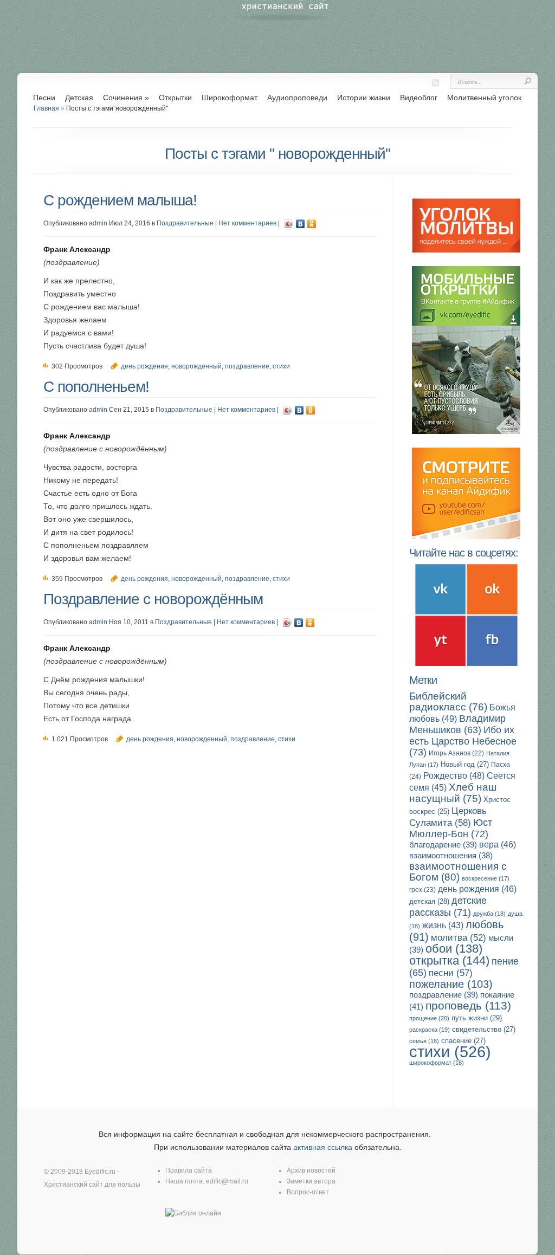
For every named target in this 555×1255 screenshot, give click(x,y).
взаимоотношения (451, 855)
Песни (44, 97)
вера (497, 844)
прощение (429, 1018)
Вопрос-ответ (308, 1192)
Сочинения (126, 97)
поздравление (247, 366)
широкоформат (436, 1062)
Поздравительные (185, 223)
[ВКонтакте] (300, 224)
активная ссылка (322, 1147)
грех (422, 890)
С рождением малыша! (120, 200)
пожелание (451, 984)
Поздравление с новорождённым (153, 599)
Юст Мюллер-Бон (450, 828)
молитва (458, 938)
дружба (489, 913)
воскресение (485, 878)
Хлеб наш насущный (452, 792)
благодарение (443, 844)
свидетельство (483, 1029)
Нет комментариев (247, 223)
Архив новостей (311, 1170)
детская (429, 901)
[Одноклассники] (312, 224)
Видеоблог (418, 97)
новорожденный (196, 366)
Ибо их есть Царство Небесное (463, 741)
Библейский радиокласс (448, 701)
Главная (46, 108)
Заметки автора (311, 1181)
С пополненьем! (96, 386)
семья (424, 1041)
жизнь (442, 925)
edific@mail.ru (227, 1181)
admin (98, 223)
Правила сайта (188, 1170)
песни (451, 973)
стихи (281, 366)
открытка (449, 960)
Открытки (175, 97)
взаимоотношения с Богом (458, 872)
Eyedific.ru (100, 1171)
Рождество (454, 775)
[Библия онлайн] (193, 1213)
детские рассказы (448, 906)
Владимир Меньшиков (457, 724)
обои (453, 948)
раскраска (429, 1029)
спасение (463, 1041)
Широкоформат (229, 97)
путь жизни (476, 1018)
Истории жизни (363, 97)
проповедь (468, 1005)
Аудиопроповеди (297, 97)
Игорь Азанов (456, 753)
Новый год (465, 764)
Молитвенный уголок (484, 97)
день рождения (144, 366)
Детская (79, 97)
